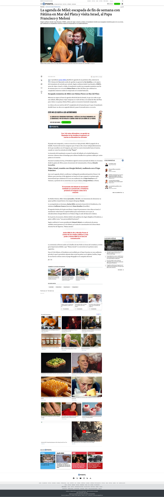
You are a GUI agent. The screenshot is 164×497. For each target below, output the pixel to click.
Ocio (75, 483)
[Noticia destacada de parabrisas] (95, 453)
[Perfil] (48, 450)
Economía (54, 483)
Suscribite (117, 3)
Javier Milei (51, 287)
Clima (68, 483)
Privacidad (82, 488)
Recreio (97, 486)
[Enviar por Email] (41, 88)
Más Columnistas (117, 192)
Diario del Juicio (122, 483)
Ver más (120, 269)
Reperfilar (83, 483)
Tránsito (100, 488)
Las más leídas (110, 238)
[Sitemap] (90, 478)
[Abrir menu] (41, 4)
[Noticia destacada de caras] (79, 453)
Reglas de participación (93, 488)
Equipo (86, 488)
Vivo (117, 483)
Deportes (72, 483)
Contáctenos (76, 488)
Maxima (100, 486)
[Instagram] (84, 478)
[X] (77, 478)
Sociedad (74, 4)
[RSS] (87, 478)
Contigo (72, 486)
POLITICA (42, 6)
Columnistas (109, 160)
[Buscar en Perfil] (122, 1)
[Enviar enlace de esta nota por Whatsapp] (41, 84)
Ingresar (111, 3)
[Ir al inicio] (48, 4)
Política (65, 4)
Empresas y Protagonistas (95, 483)
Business (87, 483)
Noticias (103, 483)
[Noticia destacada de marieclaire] (63, 453)
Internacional (63, 483)
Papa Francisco (67, 287)
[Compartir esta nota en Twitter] (41, 80)
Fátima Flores (58, 287)
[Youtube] (80, 478)
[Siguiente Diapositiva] (101, 303)
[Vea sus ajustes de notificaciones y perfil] (122, 4)
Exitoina (110, 483)
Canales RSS (64, 488)
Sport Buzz (93, 486)
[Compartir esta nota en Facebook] (41, 76)
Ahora (40, 483)
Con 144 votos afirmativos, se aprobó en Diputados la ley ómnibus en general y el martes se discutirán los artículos (75, 135)
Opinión (69, 4)
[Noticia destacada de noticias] (47, 453)
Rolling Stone (87, 486)
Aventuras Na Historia (79, 486)
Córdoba (78, 483)
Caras (107, 483)
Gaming (114, 483)
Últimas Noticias (58, 4)
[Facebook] (73, 478)
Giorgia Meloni (75, 287)
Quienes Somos (70, 488)
